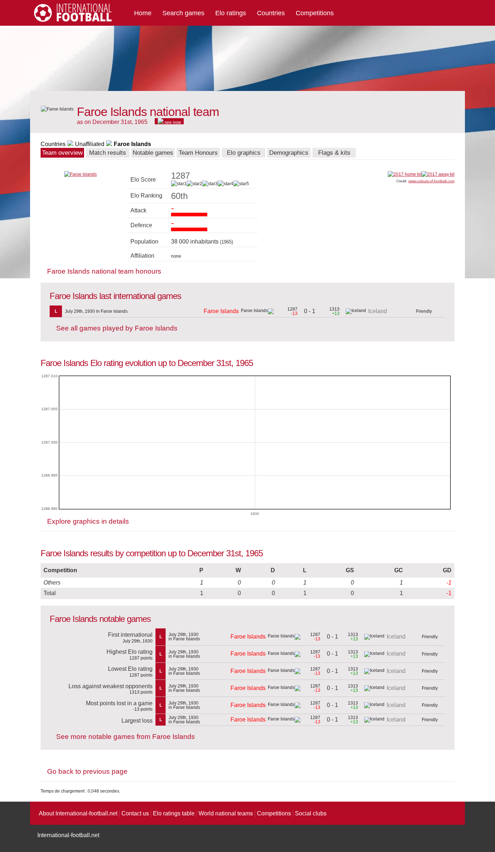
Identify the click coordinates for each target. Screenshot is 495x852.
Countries (271, 13)
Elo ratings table (174, 813)
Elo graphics (244, 152)
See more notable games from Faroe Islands (125, 736)
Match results (107, 152)
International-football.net (68, 835)
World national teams (226, 813)
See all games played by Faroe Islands (117, 328)
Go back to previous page (87, 771)
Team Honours (198, 152)
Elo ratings (230, 13)
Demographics (288, 152)
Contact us (135, 813)
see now (172, 122)
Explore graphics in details (88, 521)
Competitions (315, 13)
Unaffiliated (89, 144)
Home (142, 13)
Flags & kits (334, 152)
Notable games (153, 152)
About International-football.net (78, 813)
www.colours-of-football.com (431, 181)
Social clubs (310, 813)
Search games (183, 13)
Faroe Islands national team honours (104, 271)
